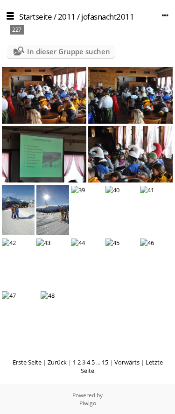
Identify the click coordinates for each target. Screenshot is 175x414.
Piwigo (87, 403)
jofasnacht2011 (107, 16)
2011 (67, 16)
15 (105, 362)
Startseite (35, 16)
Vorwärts (127, 362)
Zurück (57, 362)
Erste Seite (27, 362)
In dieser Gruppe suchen (68, 51)
